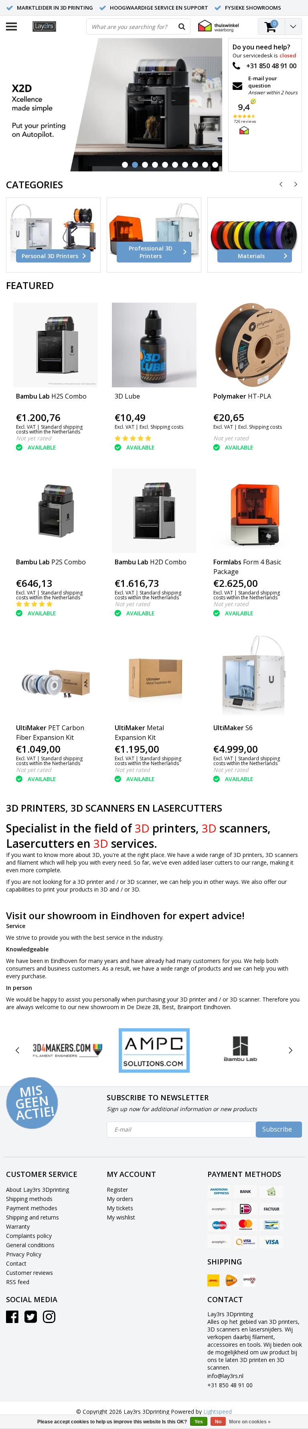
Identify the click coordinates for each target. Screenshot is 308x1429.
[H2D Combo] (154, 510)
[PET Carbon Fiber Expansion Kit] (55, 676)
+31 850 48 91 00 (230, 1385)
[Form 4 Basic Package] (252, 510)
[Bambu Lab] (240, 1051)
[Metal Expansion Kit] (154, 676)
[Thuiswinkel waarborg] (218, 26)
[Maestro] (219, 1225)
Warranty (18, 1226)
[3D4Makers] (67, 1051)
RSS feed (17, 1282)
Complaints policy (29, 1236)
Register (117, 1189)
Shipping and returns (32, 1217)
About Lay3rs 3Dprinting (37, 1189)
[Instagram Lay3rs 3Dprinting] (49, 1319)
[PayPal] (219, 1241)
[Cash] (271, 1192)
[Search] (182, 26)
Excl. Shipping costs (161, 426)
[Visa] (271, 1241)
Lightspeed (217, 1411)
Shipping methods (29, 1199)
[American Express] (219, 1192)
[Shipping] (213, 1280)
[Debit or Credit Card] (219, 1208)
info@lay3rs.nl (225, 1376)
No (218, 1422)
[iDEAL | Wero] (245, 1208)
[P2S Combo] (55, 510)
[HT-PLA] (252, 345)
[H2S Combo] (55, 345)
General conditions (30, 1245)
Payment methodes (31, 1208)
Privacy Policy (23, 1254)
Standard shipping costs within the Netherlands (49, 429)
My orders (120, 1199)
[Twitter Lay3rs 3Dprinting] (30, 1319)
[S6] (252, 676)
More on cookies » (250, 1422)
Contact (16, 1263)
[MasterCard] (245, 1225)
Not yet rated (33, 438)
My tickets (120, 1208)
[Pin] (245, 1241)
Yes (199, 1422)
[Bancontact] (271, 1225)
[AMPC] (154, 1051)
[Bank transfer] (245, 1192)
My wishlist (121, 1217)
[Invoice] (271, 1208)
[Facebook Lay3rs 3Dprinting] (12, 1319)
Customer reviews (29, 1272)
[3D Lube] (154, 345)
